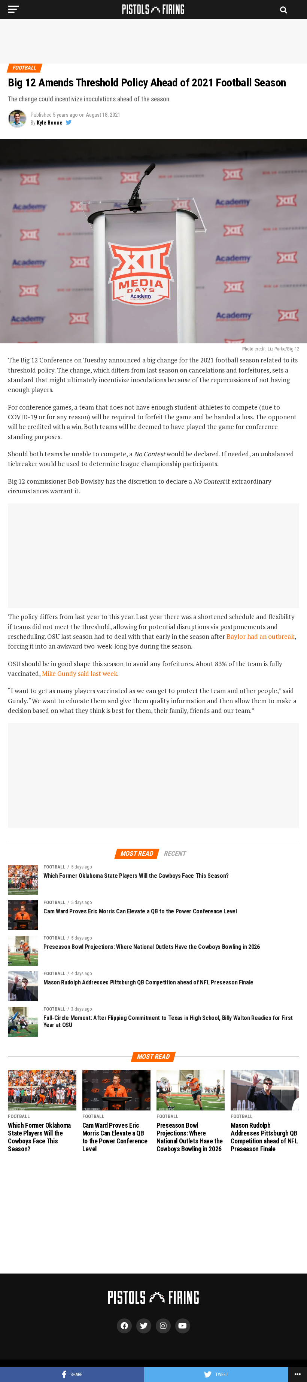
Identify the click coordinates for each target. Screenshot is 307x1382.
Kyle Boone (50, 123)
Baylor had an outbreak (260, 636)
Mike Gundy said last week (79, 673)
